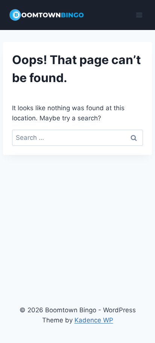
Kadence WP (93, 320)
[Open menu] (139, 15)
